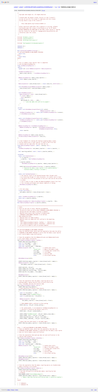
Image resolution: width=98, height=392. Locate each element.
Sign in (95, 2)
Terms (16, 389)
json (95, 389)
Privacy (12, 389)
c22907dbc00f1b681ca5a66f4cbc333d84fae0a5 (38, 7)
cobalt (16, 7)
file (43, 10)
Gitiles (8, 389)
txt (92, 389)
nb (59, 7)
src (56, 7)
